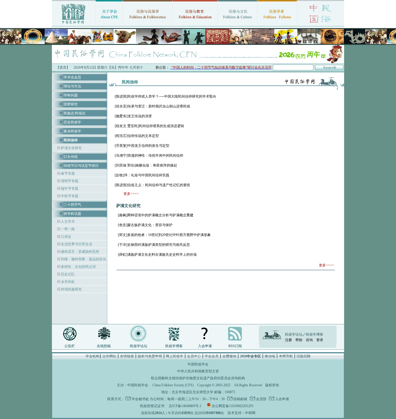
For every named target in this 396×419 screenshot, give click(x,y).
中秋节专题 (69, 196)
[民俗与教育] (194, 25)
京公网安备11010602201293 (232, 406)
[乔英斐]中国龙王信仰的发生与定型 (142, 146)
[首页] (73, 25)
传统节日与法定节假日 (81, 166)
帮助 (298, 340)
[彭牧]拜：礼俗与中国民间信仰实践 (142, 175)
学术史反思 (72, 77)
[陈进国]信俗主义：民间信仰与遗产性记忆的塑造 (152, 185)
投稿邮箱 (239, 399)
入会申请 (205, 346)
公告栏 (69, 346)
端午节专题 (69, 188)
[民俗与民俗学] (147, 25)
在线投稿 (104, 346)
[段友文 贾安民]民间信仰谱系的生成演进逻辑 (149, 126)
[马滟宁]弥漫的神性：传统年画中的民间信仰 (149, 155)
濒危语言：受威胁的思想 (79, 252)
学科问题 (71, 95)
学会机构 (92, 356)
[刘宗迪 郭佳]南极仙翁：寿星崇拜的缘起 (146, 165)
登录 (319, 340)
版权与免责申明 (150, 356)
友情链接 (127, 356)
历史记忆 (67, 274)
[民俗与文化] (237, 25)
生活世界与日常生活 (76, 244)
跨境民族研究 (71, 289)
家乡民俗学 (72, 131)
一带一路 (67, 229)
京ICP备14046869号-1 (185, 406)
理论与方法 (72, 86)
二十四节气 (72, 205)
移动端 (270, 356)
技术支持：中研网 (241, 413)
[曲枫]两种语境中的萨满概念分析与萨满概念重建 (155, 215)
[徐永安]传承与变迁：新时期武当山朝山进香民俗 (152, 106)
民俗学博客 (174, 346)
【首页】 (63, 67)
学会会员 (212, 356)
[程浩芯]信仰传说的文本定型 (137, 136)
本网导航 (286, 356)
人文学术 (67, 221)
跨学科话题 (72, 214)
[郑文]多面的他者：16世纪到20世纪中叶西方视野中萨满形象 (164, 235)
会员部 (260, 399)
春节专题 (67, 173)
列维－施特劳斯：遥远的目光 (83, 259)
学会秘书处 (140, 399)
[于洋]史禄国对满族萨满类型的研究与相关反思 (154, 245)
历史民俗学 (72, 122)
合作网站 (109, 356)
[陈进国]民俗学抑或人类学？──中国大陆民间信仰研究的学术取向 (165, 96)
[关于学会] (109, 25)
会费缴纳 (229, 356)
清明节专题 (69, 181)
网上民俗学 (174, 356)
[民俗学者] (277, 25)
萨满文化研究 (71, 148)
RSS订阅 (235, 346)
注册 (288, 340)
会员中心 (194, 356)
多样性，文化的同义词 (78, 267)
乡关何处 (67, 282)
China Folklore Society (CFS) (173, 385)
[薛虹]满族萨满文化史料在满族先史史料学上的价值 (157, 255)
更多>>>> (131, 194)
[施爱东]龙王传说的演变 (133, 116)
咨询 (309, 340)
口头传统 (71, 157)
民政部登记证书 (152, 406)
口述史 (65, 237)
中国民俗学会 (137, 385)
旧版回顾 (303, 356)
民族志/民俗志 (75, 113)
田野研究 (71, 104)
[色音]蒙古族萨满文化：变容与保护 (145, 225)
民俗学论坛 (138, 346)
